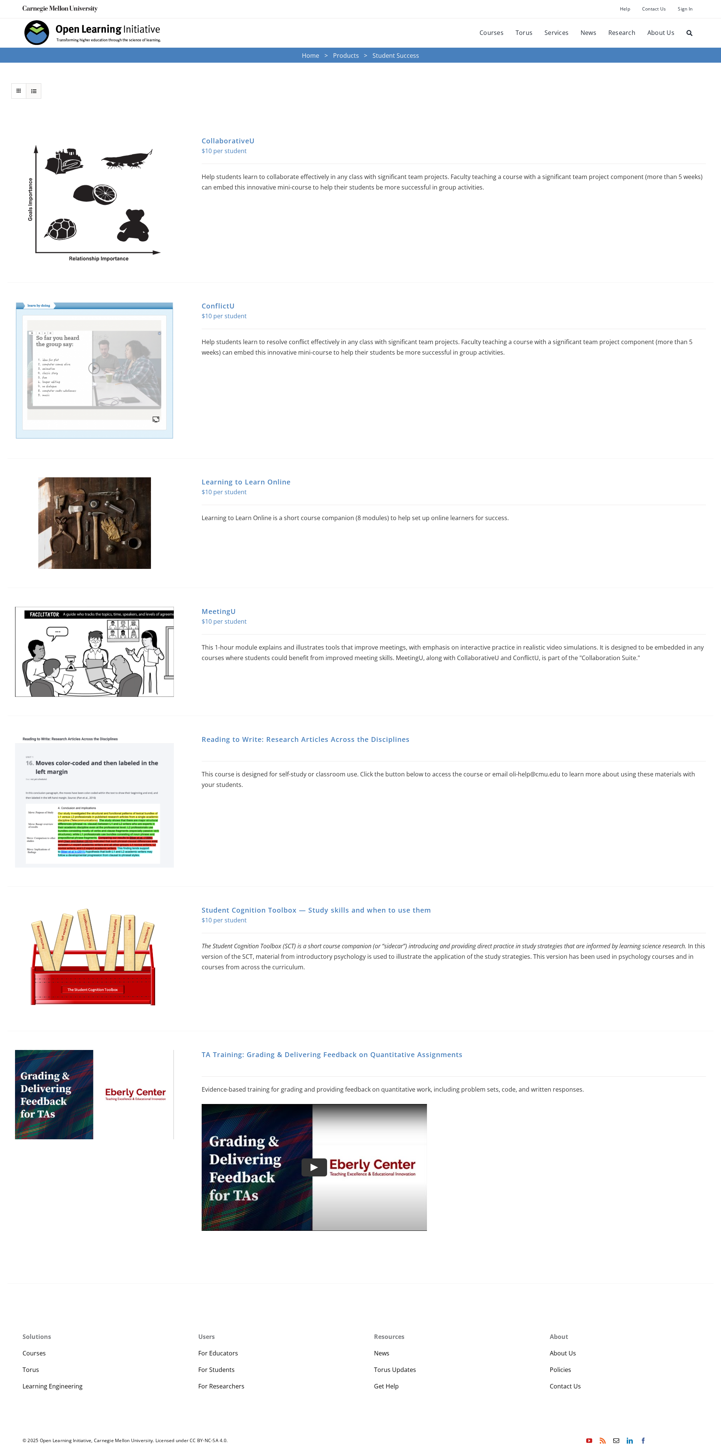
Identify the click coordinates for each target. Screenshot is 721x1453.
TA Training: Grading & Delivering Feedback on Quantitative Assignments (332, 1054)
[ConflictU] (94, 370)
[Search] (689, 33)
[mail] (616, 1441)
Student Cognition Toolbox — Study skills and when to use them (316, 910)
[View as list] (33, 91)
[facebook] (643, 1441)
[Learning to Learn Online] (94, 523)
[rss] (603, 1441)
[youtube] (589, 1441)
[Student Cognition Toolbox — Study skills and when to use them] (94, 958)
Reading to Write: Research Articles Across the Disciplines (306, 739)
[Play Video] (314, 1167)
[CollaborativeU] (94, 199)
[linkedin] (630, 1441)
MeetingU (219, 611)
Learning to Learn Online (246, 481)
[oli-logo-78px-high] (93, 21)
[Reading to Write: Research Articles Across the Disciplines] (94, 801)
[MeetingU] (94, 652)
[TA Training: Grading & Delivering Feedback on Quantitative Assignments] (94, 1094)
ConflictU (218, 305)
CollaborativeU (228, 140)
